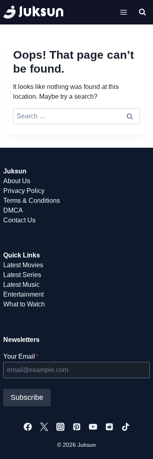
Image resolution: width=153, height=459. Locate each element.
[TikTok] (126, 427)
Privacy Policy (23, 190)
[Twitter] (44, 427)
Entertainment (23, 294)
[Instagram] (60, 427)
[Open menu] (123, 12)
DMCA (13, 210)
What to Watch (24, 304)
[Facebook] (28, 427)
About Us (16, 180)
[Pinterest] (77, 427)
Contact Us (19, 220)
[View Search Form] (142, 12)
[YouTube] (93, 427)
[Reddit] (109, 427)
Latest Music (21, 284)
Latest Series (22, 274)
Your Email (20, 356)
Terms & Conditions (31, 200)
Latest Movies (23, 265)
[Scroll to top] (133, 444)
